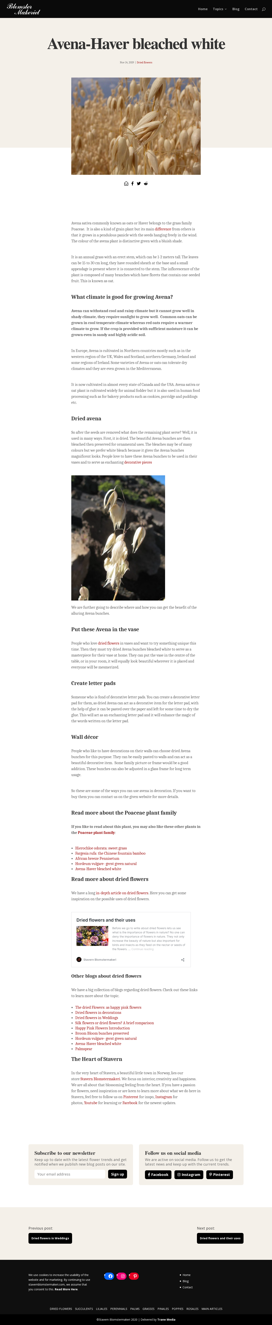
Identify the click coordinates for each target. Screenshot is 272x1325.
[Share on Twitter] (139, 184)
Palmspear (83, 1049)
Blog (236, 9)
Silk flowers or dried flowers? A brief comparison (114, 1023)
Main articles (212, 1309)
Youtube (90, 1103)
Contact (251, 9)
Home (203, 9)
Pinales (163, 1309)
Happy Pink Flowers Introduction (102, 1028)
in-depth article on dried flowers (122, 893)
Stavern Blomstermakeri (100, 1079)
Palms (135, 1309)
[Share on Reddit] (146, 184)
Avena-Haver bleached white (98, 869)
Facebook (130, 1103)
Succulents (84, 1309)
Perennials (118, 1309)
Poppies (177, 1309)
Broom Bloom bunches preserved (102, 1033)
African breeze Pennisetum (97, 858)
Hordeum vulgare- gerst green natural (106, 863)
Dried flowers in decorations (98, 1012)
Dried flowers (144, 62)
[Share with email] (126, 184)
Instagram (163, 1097)
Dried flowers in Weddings (96, 1017)
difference (163, 229)
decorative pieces (138, 462)
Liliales (101, 1309)
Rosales (192, 1309)
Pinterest (130, 1097)
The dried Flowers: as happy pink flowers (108, 1007)
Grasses (149, 1309)
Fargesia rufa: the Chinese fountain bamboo (110, 853)
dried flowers (108, 643)
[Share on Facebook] (132, 184)
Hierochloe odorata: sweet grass (101, 848)
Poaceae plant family (96, 832)
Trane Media (166, 1319)
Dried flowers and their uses (220, 1238)
